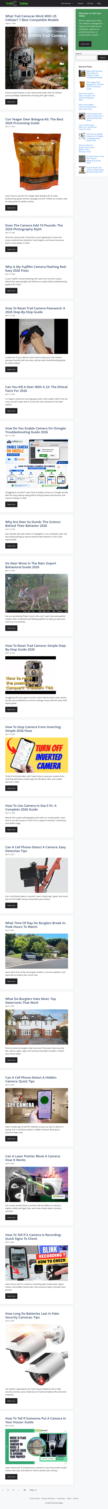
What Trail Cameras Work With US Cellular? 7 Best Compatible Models (32, 18)
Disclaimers (61, 1498)
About (69, 1498)
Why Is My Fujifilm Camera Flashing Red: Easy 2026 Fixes (35, 269)
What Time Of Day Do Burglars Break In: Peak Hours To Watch (35, 925)
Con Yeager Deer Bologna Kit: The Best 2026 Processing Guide (34, 121)
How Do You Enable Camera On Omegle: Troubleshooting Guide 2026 (35, 430)
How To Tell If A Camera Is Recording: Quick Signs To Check (33, 1237)
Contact (75, 1498)
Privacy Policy (35, 1498)
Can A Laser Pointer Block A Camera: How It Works (33, 1158)
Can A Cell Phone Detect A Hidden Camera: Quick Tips (31, 1079)
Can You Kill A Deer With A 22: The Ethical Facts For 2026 (36, 389)
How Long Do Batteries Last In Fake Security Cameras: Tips (32, 1315)
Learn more (85, 44)
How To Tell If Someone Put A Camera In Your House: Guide (35, 1420)
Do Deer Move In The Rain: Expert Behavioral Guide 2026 (30, 565)
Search (79, 53)
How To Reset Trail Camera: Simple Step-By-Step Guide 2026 (36, 647)
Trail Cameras (66, 3)
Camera (80, 3)
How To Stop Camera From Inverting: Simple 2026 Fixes (33, 729)
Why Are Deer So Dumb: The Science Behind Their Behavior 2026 (32, 524)
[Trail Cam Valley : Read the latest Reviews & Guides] (17, 3)
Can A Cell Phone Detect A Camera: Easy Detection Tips (35, 849)
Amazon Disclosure (48, 1498)
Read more (11, 102)
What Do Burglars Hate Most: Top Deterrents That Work (30, 1001)
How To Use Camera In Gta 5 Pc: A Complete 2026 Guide (31, 807)
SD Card (90, 3)
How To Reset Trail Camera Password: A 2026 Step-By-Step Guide (35, 310)
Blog (99, 3)
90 (25, 1490)
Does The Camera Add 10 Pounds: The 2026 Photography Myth (34, 227)
